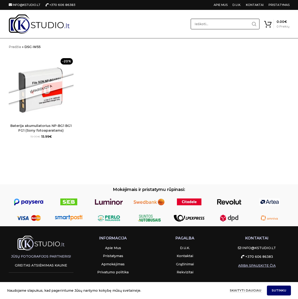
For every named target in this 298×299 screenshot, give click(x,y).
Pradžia (15, 47)
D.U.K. (237, 5)
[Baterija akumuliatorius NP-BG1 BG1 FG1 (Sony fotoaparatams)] (41, 89)
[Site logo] (39, 24)
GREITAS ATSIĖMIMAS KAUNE (41, 265)
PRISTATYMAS (279, 5)
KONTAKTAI (255, 5)
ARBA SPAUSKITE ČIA (257, 265)
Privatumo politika (113, 272)
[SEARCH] (254, 24)
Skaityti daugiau (246, 290)
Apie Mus (113, 248)
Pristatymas (113, 256)
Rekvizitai (185, 272)
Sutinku (279, 290)
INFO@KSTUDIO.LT (26, 5)
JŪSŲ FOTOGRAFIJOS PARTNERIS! (41, 256)
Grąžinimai (185, 264)
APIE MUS (221, 5)
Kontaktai (185, 256)
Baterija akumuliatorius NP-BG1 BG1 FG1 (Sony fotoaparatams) (41, 128)
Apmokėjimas (113, 264)
